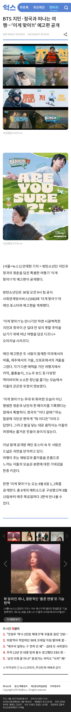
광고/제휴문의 (20, 686)
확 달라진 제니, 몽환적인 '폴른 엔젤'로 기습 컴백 (34, 601)
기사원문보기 (13, 619)
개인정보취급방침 (39, 686)
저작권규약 (55, 686)
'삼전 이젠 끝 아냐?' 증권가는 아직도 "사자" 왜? (34, 658)
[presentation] (4, 536)
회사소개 (7, 686)
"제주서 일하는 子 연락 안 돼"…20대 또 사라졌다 (35, 646)
